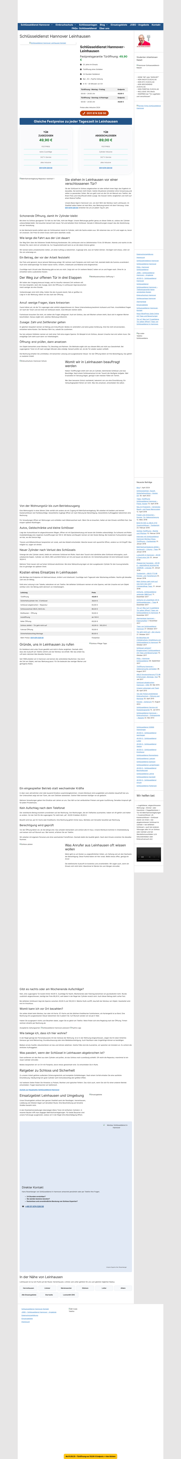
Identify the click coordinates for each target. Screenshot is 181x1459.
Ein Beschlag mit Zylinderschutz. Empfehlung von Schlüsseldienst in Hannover (149, 640)
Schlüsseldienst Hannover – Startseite (90, 11)
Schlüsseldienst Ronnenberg (147, 755)
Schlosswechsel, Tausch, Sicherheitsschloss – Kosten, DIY (147, 493)
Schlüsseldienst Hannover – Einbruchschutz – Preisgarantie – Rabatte (148, 715)
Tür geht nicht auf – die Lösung (148, 632)
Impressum (141, 257)
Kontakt (156, 24)
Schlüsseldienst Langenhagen (148, 765)
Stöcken (85, 1288)
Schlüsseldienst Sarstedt (146, 777)
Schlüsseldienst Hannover (35, 24)
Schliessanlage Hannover (146, 298)
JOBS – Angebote (139, 24)
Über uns (104, 28)
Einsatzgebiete (119, 24)
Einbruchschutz (64, 24)
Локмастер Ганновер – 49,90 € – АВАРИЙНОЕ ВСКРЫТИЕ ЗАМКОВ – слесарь (148, 565)
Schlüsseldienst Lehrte (145, 774)
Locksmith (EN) (69, 1295)
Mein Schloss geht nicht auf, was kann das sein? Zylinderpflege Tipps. (147, 584)
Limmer (47, 1288)
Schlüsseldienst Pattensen (147, 786)
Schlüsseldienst (142, 284)
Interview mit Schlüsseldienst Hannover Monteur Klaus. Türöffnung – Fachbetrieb (148, 539)
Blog (102, 24)
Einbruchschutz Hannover (146, 295)
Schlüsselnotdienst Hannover (148, 261)
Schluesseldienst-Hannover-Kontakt (35, 1309)
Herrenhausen (28, 1288)
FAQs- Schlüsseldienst (84, 28)
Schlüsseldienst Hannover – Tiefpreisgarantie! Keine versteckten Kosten (147, 289)
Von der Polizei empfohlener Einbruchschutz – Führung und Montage (148, 696)
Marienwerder (66, 1288)
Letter (104, 1288)
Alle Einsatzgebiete (29, 1295)
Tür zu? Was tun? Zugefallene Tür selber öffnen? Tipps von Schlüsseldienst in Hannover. (148, 321)
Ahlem (123, 1288)
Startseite (49, 1295)
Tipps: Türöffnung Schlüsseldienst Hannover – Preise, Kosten (147, 501)
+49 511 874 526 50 (34, 1206)
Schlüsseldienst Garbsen (146, 762)
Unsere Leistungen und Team (148, 688)
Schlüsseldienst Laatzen (146, 758)
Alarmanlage (141, 302)
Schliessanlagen (88, 24)
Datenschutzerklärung (145, 254)
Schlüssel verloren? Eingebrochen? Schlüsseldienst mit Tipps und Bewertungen (148, 650)
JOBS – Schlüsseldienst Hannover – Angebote (38, 1312)
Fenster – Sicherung (144, 702)
